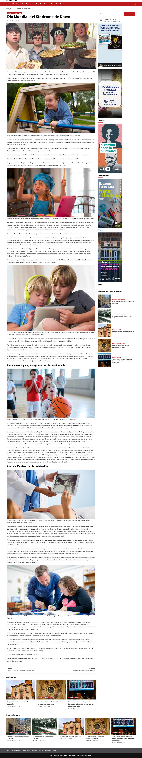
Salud (62, 4)
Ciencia (46, 4)
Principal (15, 13)
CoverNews (79, 755)
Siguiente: (84, 669)
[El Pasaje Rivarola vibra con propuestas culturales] (104, 301)
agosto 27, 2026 (16, 706)
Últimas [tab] (102, 291)
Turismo (52, 697)
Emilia (10, 20)
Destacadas (114, 299)
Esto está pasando (17, 4)
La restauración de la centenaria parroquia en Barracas (49, 703)
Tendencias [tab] (119, 291)
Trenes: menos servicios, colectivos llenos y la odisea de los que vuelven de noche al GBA (81, 704)
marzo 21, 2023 (16, 20)
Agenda (9, 13)
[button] (135, 3)
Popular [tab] (110, 291)
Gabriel (9, 706)
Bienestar (39, 4)
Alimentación (29, 4)
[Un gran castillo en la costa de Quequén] (20, 689)
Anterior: (21, 669)
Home (8, 4)
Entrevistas (54, 4)
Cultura (114, 314)
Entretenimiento (121, 299)
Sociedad (16, 697)
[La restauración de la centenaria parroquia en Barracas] (51, 689)
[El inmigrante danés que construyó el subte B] (104, 316)
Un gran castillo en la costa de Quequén (123, 332)
